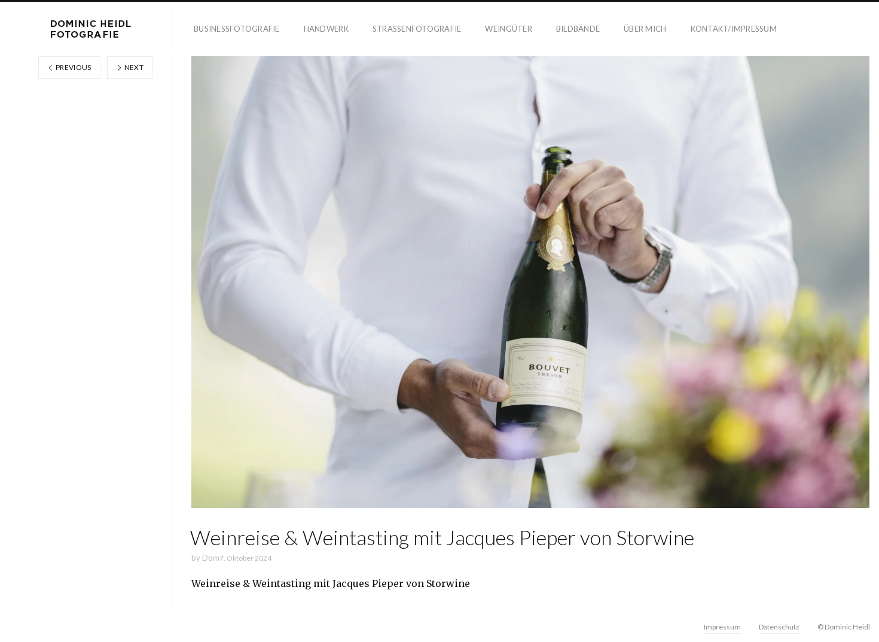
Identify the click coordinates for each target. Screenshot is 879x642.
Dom (210, 557)
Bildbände (578, 28)
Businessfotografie (237, 28)
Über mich (645, 28)
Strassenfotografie (417, 28)
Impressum (722, 626)
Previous (72, 67)
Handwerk (326, 28)
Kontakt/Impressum (734, 28)
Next (133, 67)
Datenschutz (779, 626)
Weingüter (508, 28)
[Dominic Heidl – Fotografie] (91, 29)
